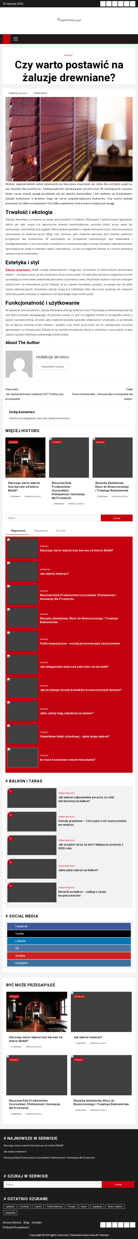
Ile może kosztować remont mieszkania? (67, 759)
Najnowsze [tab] (18, 530)
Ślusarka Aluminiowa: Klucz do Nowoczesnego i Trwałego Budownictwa (112, 486)
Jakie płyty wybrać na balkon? (78, 870)
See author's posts (53, 366)
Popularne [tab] (41, 530)
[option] (69, 800)
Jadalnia (10, 1206)
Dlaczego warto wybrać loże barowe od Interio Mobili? (24, 486)
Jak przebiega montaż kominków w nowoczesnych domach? (81, 690)
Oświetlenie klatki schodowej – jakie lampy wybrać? (75, 736)
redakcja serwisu (18, 92)
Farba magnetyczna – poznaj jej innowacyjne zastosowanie (80, 643)
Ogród (38, 1206)
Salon (84, 1206)
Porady (68, 55)
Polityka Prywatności (16, 1227)
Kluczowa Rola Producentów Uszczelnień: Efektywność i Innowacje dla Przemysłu (68, 490)
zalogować (29, 418)
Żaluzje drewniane (17, 269)
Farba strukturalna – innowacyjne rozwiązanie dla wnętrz (102, 393)
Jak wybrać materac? (54, 573)
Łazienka (10, 1212)
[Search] (132, 38)
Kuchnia (24, 1206)
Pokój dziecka (54, 1206)
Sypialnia (45, 569)
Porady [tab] (61, 530)
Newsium (76, 1234)
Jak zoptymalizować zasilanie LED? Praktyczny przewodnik (34, 393)
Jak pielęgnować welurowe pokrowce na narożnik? (74, 666)
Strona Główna (12, 1222)
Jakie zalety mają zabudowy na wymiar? (67, 713)
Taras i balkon (66, 793)
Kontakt (37, 1222)
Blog (26, 1222)
